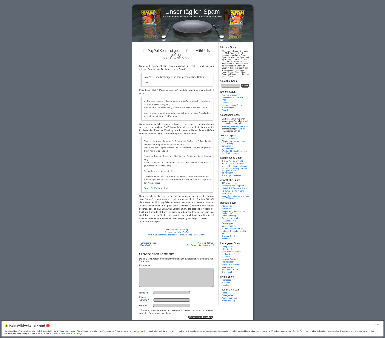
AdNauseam (227, 208)
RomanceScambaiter (231, 264)
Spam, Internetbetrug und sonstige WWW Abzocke (235, 197)
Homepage (226, 280)
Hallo (179, 232)
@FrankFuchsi (145, 245)
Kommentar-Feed (229, 298)
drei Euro (234, 127)
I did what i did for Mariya (233, 191)
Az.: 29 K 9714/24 (230, 139)
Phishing (184, 230)
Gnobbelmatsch (229, 226)
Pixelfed (225, 285)
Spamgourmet (228, 267)
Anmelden (226, 293)
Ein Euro (225, 127)
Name (143, 292)
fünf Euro (244, 127)
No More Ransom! (230, 259)
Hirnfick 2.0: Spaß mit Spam (234, 188)
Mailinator (226, 257)
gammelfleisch (228, 148)
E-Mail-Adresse (144, 298)
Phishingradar (228, 262)
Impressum (227, 103)
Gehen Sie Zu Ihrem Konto (156, 188)
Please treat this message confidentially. (233, 142)
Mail (177, 230)
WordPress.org (228, 301)
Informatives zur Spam (232, 105)
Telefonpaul (227, 272)
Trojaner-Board (228, 236)
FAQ (224, 100)
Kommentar (176, 265)
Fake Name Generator (231, 252)
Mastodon (226, 282)
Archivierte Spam (229, 95)
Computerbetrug (229, 216)
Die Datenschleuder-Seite (233, 98)
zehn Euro (240, 129)
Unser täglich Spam (192, 11)
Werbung (225, 239)
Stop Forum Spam (230, 270)
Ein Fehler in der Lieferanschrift (200, 245)
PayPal (186, 232)
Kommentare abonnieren (166, 235)
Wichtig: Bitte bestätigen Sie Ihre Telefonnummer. (234, 152)
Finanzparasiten (229, 221)
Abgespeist (227, 206)
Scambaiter (227, 193)
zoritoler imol (227, 146)
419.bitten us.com (229, 183)
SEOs (224, 234)
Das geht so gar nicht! (231, 218)
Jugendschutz (228, 108)
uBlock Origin (76, 333)
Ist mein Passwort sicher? (233, 228)
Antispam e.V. (228, 247)
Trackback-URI (199, 235)
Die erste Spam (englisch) (233, 186)
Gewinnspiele (227, 223)
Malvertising (141, 331)
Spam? (225, 110)
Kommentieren (185, 235)
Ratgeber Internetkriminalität (234, 231)
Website (143, 305)
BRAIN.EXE (227, 249)
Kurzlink (151, 235)
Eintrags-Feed (228, 295)
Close (378, 325)
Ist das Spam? (228, 254)
